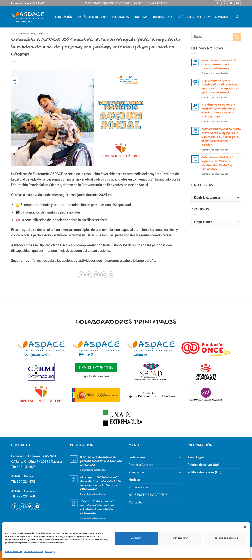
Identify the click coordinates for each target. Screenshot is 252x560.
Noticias (141, 16)
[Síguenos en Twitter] (231, 3)
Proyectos (42, 33)
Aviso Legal (50, 551)
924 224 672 (26, 481)
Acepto (136, 538)
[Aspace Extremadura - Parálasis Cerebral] (28, 16)
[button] (245, 526)
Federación (63, 16)
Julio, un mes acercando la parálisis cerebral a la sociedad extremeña (219, 64)
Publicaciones (162, 16)
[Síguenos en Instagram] (224, 3)
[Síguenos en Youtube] (238, 3)
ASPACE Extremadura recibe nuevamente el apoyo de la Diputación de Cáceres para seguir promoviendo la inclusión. (221, 137)
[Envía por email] (96, 274)
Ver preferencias (225, 538)
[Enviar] (237, 37)
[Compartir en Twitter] (88, 274)
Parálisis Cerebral (92, 16)
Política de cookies (13, 551)
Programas (120, 16)
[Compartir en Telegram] (111, 274)
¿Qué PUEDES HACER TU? (193, 16)
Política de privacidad (33, 551)
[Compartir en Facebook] (81, 274)
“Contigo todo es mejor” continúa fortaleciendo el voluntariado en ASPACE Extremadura (218, 111)
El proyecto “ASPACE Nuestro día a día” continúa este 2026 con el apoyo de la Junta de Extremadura (221, 87)
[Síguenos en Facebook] (218, 3)
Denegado (181, 538)
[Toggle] (180, 457)
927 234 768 (26, 496)
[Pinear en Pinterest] (103, 274)
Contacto (222, 16)
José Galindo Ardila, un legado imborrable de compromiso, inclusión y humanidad (217, 163)
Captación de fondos (23, 33)
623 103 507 (26, 467)
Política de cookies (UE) (204, 472)
